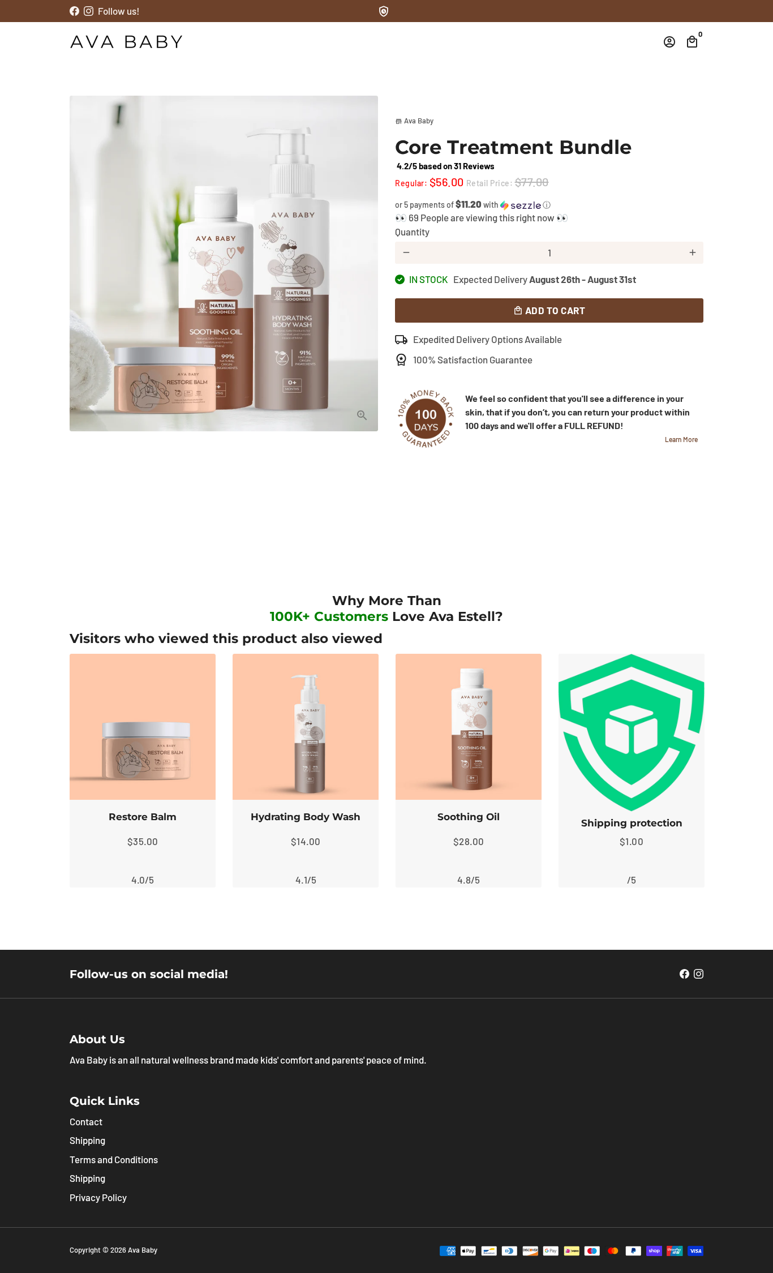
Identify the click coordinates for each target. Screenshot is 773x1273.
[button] (549, 205)
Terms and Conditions (114, 1159)
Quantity (412, 231)
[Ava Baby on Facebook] (74, 10)
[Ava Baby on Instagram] (88, 10)
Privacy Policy (98, 1197)
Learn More (681, 439)
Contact (86, 1121)
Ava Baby (142, 1249)
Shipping (87, 1140)
